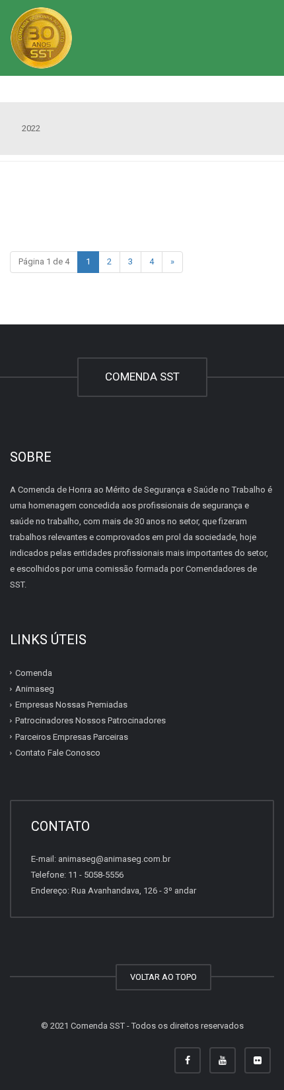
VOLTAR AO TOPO (163, 977)
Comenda (33, 673)
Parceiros (71, 737)
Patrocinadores (90, 720)
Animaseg (34, 689)
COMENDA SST (142, 376)
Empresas (71, 705)
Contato (57, 753)
